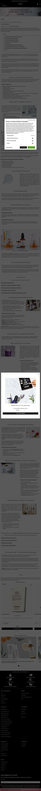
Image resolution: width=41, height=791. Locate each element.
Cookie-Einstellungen (9, 147)
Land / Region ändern (20, 413)
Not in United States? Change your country (21, 408)
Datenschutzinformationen (10, 133)
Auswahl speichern (23, 147)
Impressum (16, 133)
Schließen (38, 374)
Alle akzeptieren (31, 147)
